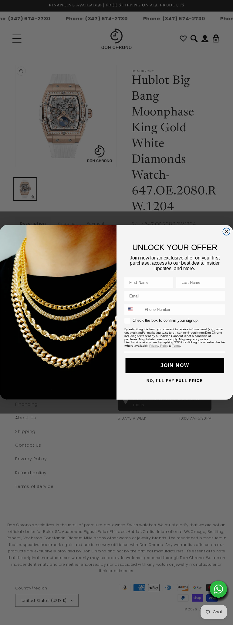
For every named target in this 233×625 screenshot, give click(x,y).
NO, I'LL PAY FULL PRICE (175, 380)
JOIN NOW (174, 365)
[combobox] (133, 309)
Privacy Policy (158, 345)
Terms (176, 345)
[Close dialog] (226, 231)
